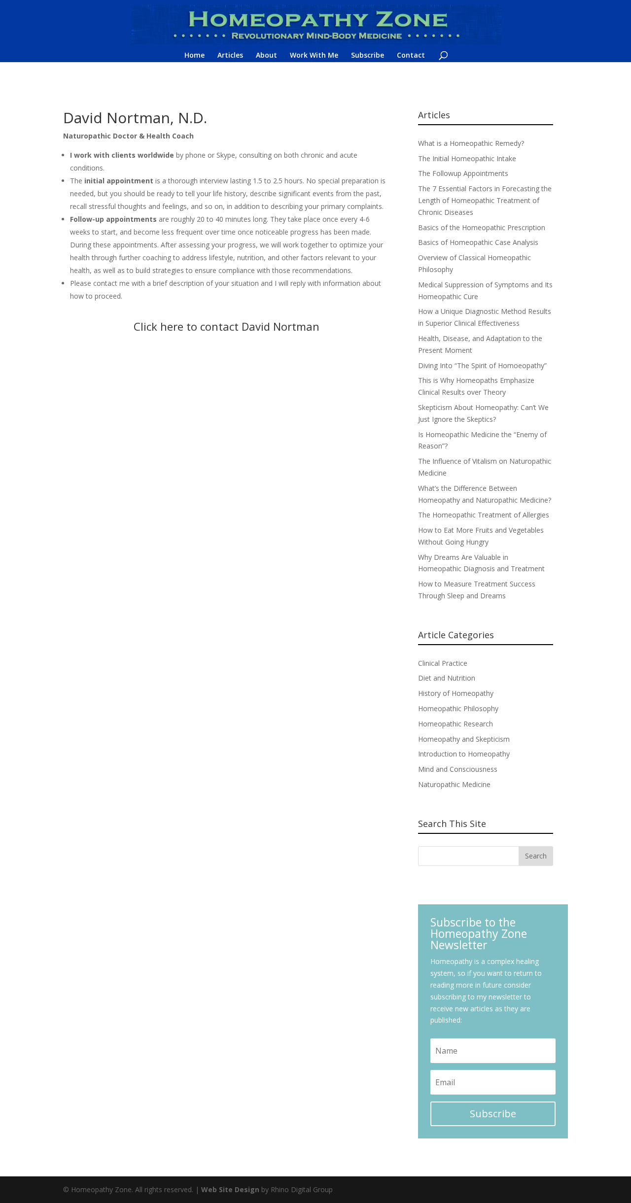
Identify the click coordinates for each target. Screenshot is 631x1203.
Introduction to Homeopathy (464, 753)
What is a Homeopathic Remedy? (471, 143)
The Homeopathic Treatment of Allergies (483, 514)
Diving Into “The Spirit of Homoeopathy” (482, 365)
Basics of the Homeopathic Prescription (481, 227)
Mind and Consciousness (457, 769)
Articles (230, 56)
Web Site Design (230, 1189)
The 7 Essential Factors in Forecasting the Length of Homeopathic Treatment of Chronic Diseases (485, 200)
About (266, 56)
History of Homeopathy (455, 693)
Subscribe (367, 56)
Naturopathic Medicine (454, 784)
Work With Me (314, 56)
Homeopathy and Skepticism (464, 739)
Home (194, 56)
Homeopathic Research (455, 723)
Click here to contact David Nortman (226, 326)
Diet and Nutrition (446, 678)
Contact (411, 56)
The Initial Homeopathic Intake (467, 158)
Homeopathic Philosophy (458, 708)
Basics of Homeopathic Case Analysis (478, 242)
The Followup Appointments (463, 173)
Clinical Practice (442, 663)
